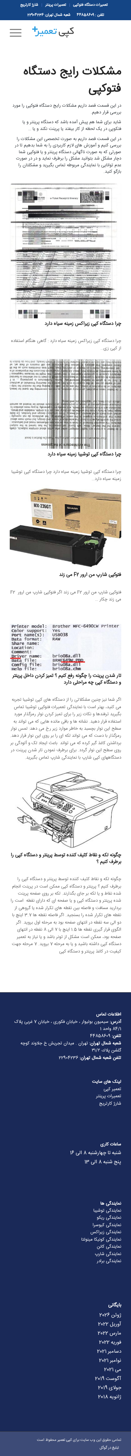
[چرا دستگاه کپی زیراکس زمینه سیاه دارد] (65, 251)
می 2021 (112, 1369)
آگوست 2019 (108, 1379)
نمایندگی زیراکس (105, 1232)
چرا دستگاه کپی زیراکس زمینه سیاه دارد (83, 324)
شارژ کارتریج (110, 1103)
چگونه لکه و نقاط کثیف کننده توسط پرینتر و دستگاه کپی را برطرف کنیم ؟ (66, 858)
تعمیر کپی (112, 1089)
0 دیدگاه (87, 330)
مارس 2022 (109, 1333)
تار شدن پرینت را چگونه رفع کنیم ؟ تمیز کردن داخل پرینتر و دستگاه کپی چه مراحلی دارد (66, 679)
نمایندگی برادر (109, 1261)
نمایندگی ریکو (109, 1217)
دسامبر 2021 (109, 1351)
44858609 (85, 15)
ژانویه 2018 (109, 1397)
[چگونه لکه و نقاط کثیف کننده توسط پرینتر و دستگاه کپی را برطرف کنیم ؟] (65, 809)
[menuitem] (90, 5)
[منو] (18, 33)
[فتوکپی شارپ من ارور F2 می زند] (65, 526)
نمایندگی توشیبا (107, 1210)
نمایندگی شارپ (108, 1254)
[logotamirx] (76, 33)
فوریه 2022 (110, 1342)
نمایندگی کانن (109, 1246)
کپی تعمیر (64, 1440)
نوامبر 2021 (110, 1360)
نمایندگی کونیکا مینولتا (101, 1239)
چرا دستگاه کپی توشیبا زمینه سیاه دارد (84, 454)
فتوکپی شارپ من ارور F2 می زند (90, 575)
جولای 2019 (109, 1388)
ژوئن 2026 (110, 1315)
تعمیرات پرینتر (108, 1096)
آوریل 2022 (109, 1324)
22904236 (35, 15)
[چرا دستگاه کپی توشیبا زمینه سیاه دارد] (65, 404)
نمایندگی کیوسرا (107, 1225)
